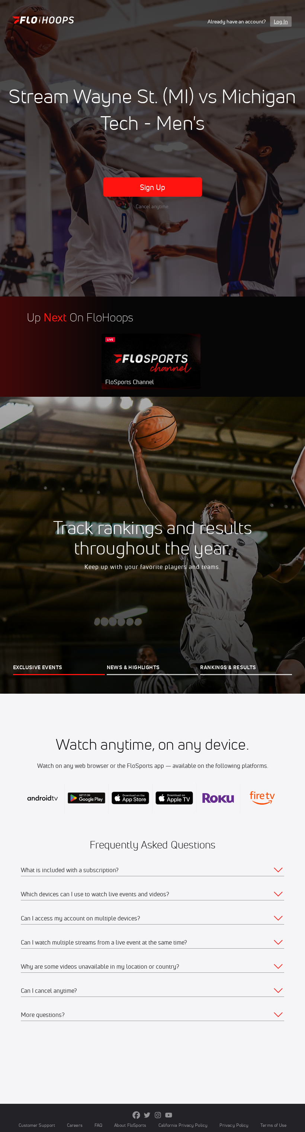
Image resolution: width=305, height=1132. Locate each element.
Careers (75, 1125)
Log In (281, 21)
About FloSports (130, 1125)
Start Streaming (151, 369)
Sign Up (153, 187)
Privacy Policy (233, 1125)
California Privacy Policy (183, 1125)
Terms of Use (273, 1125)
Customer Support (37, 1125)
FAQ (98, 1125)
